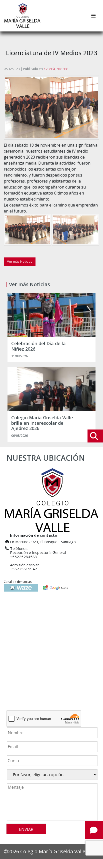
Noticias (62, 68)
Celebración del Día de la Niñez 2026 (38, 346)
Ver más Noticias (19, 261)
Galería (49, 68)
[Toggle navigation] (93, 15)
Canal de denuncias (18, 582)
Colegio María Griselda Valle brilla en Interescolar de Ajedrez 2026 (42, 423)
